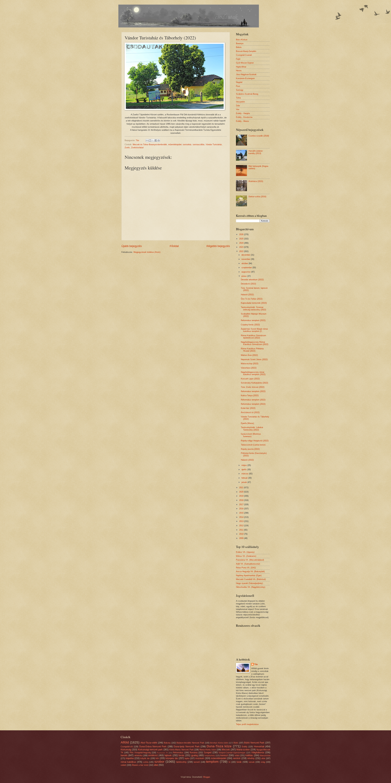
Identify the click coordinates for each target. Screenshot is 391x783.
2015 (241, 513)
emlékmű (153, 755)
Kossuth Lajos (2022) (250, 379)
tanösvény (181, 762)
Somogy (239, 90)
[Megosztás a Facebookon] (155, 140)
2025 (241, 239)
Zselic (127, 147)
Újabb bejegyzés (131, 246)
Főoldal (174, 246)
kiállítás (249, 755)
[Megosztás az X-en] (152, 140)
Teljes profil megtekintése (247, 724)
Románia (193, 752)
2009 (241, 538)
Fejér (238, 59)
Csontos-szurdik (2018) (258, 136)
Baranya (239, 43)
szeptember (246, 267)
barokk (124, 755)
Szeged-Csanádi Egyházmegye (232, 753)
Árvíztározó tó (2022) (250, 412)
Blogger (206, 777)
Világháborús (257, 752)
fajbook (168, 755)
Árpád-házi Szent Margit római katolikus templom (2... (254, 330)
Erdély (244, 746)
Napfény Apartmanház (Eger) (248, 575)
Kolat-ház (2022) (248, 408)
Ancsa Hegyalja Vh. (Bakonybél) (250, 571)
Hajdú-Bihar (241, 67)
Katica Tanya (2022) (250, 395)
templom (212, 761)
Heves (239, 70)
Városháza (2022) (248, 368)
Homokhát (259, 746)
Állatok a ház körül (140, 765)
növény (251, 758)
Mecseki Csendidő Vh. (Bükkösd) (251, 579)
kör (157, 758)
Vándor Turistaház (214, 144)
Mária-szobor (243, 749)
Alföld (125, 742)
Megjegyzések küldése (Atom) (146, 252)
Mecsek (226, 749)
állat (156, 765)
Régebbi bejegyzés (218, 246)
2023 (241, 247)
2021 (241, 487)
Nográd (239, 82)
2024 (241, 243)
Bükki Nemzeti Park (254, 742)
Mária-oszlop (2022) (249, 363)
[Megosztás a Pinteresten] (158, 140)
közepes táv (172, 758)
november (246, 259)
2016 (241, 508)
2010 (241, 534)
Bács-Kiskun (241, 39)
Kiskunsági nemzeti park (150, 749)
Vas (237, 109)
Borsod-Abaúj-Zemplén (246, 51)
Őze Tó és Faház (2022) (251, 299)
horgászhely (210, 755)
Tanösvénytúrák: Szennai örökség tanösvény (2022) (253, 308)
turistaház (187, 144)
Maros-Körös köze (207, 749)
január (244, 482)
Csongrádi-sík (127, 746)
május (244, 465)
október (245, 263)
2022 (241, 251)
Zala (238, 105)
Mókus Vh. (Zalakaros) (246, 556)
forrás (181, 755)
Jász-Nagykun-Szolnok (246, 74)
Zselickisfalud (137, 147)
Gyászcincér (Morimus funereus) (251, 435)
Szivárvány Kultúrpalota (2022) (254, 383)
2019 (241, 496)
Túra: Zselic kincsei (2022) (252, 387)
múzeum (199, 758)
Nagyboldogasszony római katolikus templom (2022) (253, 373)
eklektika (138, 755)
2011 (241, 530)
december (246, 255)
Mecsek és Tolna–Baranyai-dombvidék (150, 144)
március (245, 473)
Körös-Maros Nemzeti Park (181, 749)
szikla (145, 762)
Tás (256, 664)
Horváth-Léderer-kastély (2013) (255, 152)
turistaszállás (199, 144)
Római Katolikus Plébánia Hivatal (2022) (252, 349)
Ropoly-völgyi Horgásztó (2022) (255, 441)
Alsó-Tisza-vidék (149, 742)
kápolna (130, 758)
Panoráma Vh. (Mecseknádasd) (250, 560)
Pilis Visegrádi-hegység (140, 752)
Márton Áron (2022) (249, 355)
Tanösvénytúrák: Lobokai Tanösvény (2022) (252, 428)
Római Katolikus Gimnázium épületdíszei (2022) (253, 336)
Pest (238, 86)
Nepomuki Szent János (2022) (254, 359)
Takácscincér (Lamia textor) (253, 445)
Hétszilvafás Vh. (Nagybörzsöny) (250, 587)
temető (197, 762)
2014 (241, 517)
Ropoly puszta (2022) (250, 449)
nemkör (237, 758)
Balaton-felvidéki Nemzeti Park (190, 743)
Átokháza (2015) (255, 181)
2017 (241, 504)
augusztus (246, 272)
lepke (187, 758)
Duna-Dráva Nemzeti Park (153, 746)
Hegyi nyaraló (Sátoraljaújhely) (249, 583)
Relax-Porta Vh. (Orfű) (246, 568)
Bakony (167, 743)
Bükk (236, 743)
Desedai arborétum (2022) (252, 279)
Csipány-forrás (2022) (250, 324)
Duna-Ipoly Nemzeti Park (187, 746)
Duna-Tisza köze (219, 746)
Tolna (238, 98)
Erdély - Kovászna (244, 117)
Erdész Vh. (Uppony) (245, 552)
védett (123, 765)
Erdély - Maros (242, 121)
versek (252, 762)
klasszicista (265, 755)
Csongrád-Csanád (244, 55)
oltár (263, 758)
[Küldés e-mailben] (147, 140)
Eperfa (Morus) (247, 423)
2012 (241, 525)
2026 (241, 234)
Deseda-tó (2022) (248, 284)
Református (178, 752)
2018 (241, 500)
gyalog (194, 755)
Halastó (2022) (247, 294)
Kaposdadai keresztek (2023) (254, 303)
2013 (241, 521)
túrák (239, 762)
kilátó (237, 755)
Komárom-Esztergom (245, 78)
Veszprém (240, 102)
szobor (159, 761)
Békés (239, 47)
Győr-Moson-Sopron (245, 63)
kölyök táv (145, 758)
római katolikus (128, 762)
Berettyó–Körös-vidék (219, 743)
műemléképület (175, 144)
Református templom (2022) (253, 320)
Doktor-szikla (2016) (257, 196)
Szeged (207, 752)
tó (229, 762)
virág (263, 762)
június (244, 276)
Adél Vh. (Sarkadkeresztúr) (248, 564)
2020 (241, 492)
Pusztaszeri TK (162, 753)
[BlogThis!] (150, 140)
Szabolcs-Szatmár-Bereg (247, 94)
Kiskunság (126, 749)
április (244, 469)
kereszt (224, 755)
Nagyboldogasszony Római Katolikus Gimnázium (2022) (254, 343)
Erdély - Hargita (243, 113)
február (244, 478)
